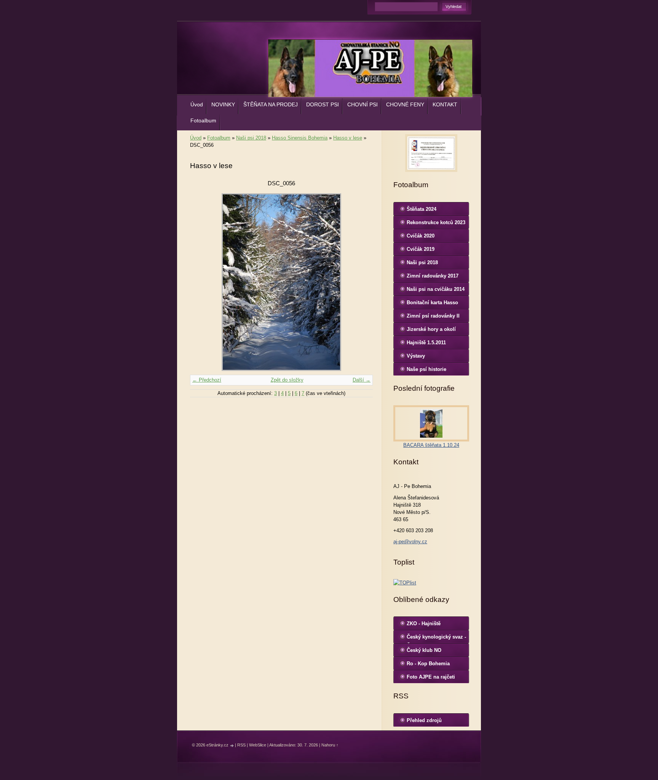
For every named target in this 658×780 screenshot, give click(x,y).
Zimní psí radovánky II (433, 316)
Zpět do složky (287, 380)
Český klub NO (424, 650)
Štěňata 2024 (421, 209)
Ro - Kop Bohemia (428, 663)
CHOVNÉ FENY (405, 104)
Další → (362, 380)
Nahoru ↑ (330, 745)
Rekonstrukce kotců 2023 (436, 222)
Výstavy (416, 356)
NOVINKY (223, 104)
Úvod (196, 104)
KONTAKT (445, 104)
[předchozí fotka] (202, 282)
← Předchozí (206, 380)
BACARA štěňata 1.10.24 (431, 445)
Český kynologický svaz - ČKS (436, 638)
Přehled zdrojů (424, 720)
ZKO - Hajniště (424, 623)
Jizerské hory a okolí (431, 329)
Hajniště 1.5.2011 (426, 342)
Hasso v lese (347, 138)
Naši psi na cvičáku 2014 (436, 289)
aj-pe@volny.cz (410, 541)
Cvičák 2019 (420, 249)
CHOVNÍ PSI (362, 104)
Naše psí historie (426, 369)
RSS (241, 745)
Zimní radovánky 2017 (432, 276)
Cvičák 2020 (420, 236)
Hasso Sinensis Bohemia (299, 138)
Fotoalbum (203, 120)
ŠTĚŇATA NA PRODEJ (270, 104)
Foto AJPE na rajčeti (431, 677)
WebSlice (257, 745)
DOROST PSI (322, 104)
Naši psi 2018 (251, 138)
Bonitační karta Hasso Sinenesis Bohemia (432, 304)
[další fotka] (360, 282)
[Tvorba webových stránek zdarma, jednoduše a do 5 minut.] (232, 745)
